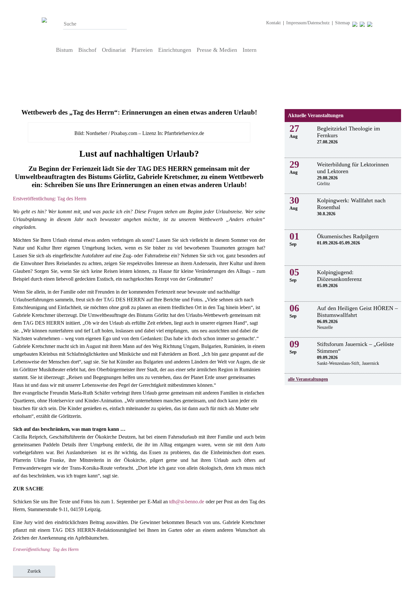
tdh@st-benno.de (186, 501)
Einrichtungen (174, 50)
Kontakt (273, 22)
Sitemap (342, 22)
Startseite (47, 50)
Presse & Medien (217, 50)
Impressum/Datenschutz (308, 22)
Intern (249, 50)
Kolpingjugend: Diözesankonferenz (339, 275)
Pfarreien (142, 50)
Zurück (34, 571)
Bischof (87, 50)
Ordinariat (114, 50)
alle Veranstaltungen (308, 379)
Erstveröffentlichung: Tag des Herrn (49, 198)
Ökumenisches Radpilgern (348, 236)
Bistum (64, 50)
